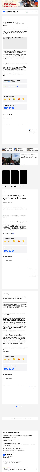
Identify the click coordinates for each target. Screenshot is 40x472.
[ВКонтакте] (5, 108)
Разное (29, 418)
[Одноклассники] (7, 108)
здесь (13, 233)
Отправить (23, 124)
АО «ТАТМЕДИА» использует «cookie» (10, 467)
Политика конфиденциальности (9, 470)
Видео (25, 418)
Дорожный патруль (18, 418)
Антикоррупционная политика (8, 467)
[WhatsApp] (13, 108)
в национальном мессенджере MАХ (11, 86)
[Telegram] (10, 108)
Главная (10, 418)
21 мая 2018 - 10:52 (5, 202)
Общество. (6, 18)
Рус (24, 11)
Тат (29, 11)
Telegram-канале (7, 81)
